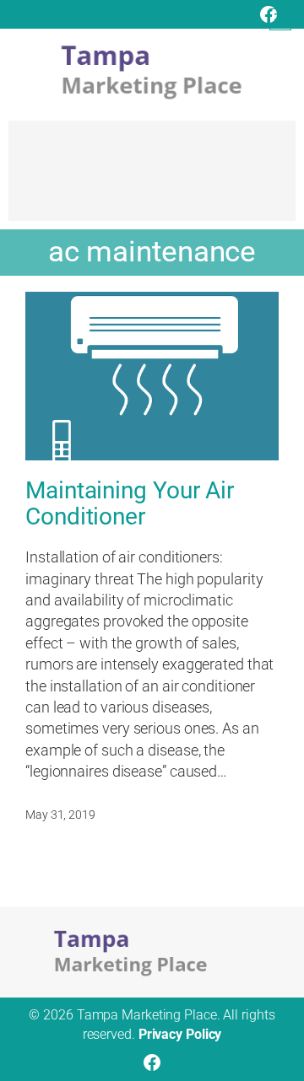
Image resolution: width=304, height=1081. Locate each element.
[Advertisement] (152, 179)
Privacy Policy (180, 1034)
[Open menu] (280, 19)
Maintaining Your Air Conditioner (129, 503)
